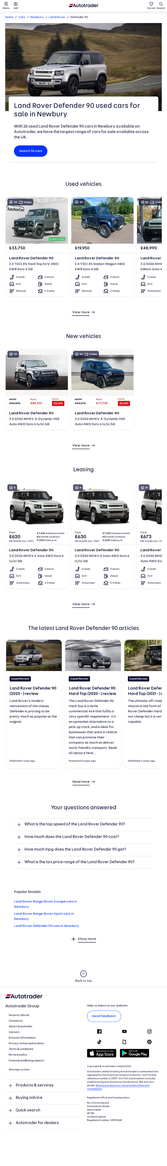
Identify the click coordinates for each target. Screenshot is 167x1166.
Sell (15, 8)
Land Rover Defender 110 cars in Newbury (46, 926)
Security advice (19, 1015)
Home (9, 17)
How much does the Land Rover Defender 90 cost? (71, 837)
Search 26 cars (30, 151)
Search (161, 8)
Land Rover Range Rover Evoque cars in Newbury (45, 904)
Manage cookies (19, 1069)
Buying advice (29, 1098)
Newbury (37, 17)
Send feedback (104, 1016)
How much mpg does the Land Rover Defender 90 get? (75, 850)
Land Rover (57, 17)
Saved (151, 8)
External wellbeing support (26, 1060)
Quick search (28, 1110)
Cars (21, 17)
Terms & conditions (21, 1049)
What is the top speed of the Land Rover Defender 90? (74, 824)
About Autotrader (20, 1026)
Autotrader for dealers (37, 1123)
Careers (14, 1032)
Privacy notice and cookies (26, 1043)
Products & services (35, 1085)
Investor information (22, 1037)
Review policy (18, 1054)
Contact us (16, 1020)
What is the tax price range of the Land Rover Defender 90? (79, 862)
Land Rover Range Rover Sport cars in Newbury (44, 916)
